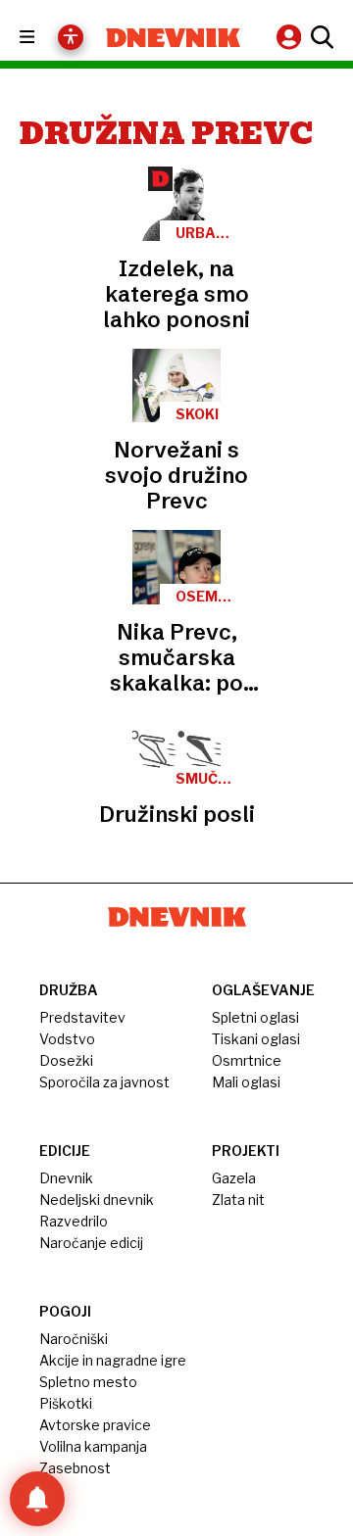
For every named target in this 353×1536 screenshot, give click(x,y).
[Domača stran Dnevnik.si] (173, 37)
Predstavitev (82, 1017)
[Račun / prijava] (291, 36)
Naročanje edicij (91, 1242)
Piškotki (65, 1403)
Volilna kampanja (93, 1446)
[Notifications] (37, 1498)
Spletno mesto (88, 1381)
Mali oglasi (246, 1082)
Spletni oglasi (255, 1017)
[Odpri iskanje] (319, 37)
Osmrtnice (246, 1060)
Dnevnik (66, 1178)
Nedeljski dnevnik (96, 1199)
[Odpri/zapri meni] (45, 37)
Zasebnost (75, 1468)
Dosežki (66, 1060)
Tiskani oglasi (256, 1039)
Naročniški (73, 1338)
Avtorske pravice (95, 1424)
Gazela (234, 1178)
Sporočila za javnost (104, 1082)
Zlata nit (238, 1199)
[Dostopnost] (70, 37)
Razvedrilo (73, 1221)
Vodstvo (67, 1039)
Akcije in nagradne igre (112, 1360)
